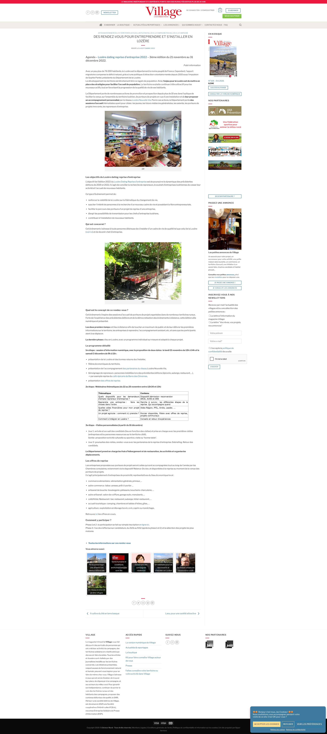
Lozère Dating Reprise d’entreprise (130, 181)
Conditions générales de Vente (160, 728)
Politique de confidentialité (295, 730)
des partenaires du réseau (135, 368)
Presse (129, 665)
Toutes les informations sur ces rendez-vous (109, 543)
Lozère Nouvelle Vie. (141, 100)
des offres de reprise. (111, 380)
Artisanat (102, 33)
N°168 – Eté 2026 (216, 81)
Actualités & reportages (146, 25)
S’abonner (109, 25)
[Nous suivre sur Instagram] (92, 12)
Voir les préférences (309, 724)
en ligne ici (144, 524)
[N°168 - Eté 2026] (223, 58)
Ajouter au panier (218, 88)
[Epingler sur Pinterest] (148, 603)
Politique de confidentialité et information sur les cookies (195, 728)
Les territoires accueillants (130, 33)
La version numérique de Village (141, 642)
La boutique (123, 25)
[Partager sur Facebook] (134, 603)
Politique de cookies (277, 730)
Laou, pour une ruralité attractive (180, 613)
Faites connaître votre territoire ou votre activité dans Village (142, 672)
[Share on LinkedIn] (152, 603)
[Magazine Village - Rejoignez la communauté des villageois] (164, 13)
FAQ (226, 25)
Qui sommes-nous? (191, 25)
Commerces (112, 33)
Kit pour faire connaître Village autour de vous (143, 659)
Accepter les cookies (266, 724)
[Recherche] (240, 25)
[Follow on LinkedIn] (97, 12)
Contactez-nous (213, 25)
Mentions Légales (139, 728)
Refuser (288, 724)
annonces (230, 275)
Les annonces (171, 25)
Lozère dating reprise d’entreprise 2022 (122, 57)
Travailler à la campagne (177, 33)
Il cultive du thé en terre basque (104, 613)
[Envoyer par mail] (143, 603)
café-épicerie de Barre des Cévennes (130, 376)
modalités (218, 277)
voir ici (89, 232)
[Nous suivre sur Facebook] (88, 12)
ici (96, 514)
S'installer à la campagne (154, 33)
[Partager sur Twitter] (138, 603)
